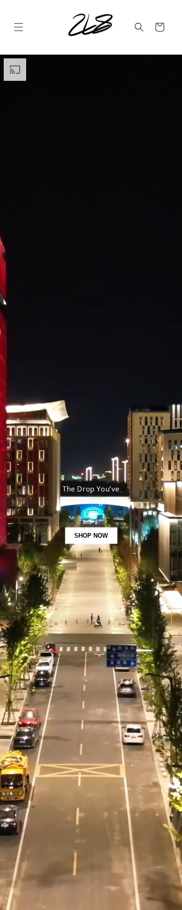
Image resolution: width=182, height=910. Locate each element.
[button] (18, 27)
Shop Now (91, 535)
